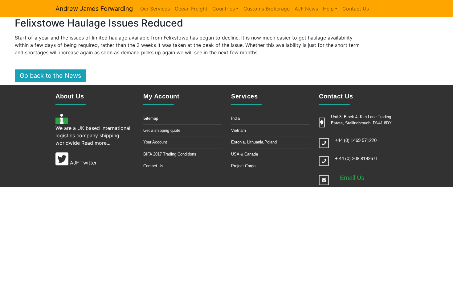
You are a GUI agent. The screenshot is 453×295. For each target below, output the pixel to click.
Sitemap (150, 118)
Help (328, 9)
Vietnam (238, 130)
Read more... (95, 143)
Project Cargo (243, 166)
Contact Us (355, 9)
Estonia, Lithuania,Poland (254, 142)
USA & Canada (244, 154)
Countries (223, 9)
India (235, 118)
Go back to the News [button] (50, 75)
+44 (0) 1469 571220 (356, 140)
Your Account (155, 142)
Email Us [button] (352, 177)
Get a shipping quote (161, 130)
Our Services (155, 9)
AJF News (306, 9)
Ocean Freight (191, 9)
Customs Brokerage (266, 9)
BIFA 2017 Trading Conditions (169, 154)
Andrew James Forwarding (94, 8)
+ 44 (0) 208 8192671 (356, 158)
